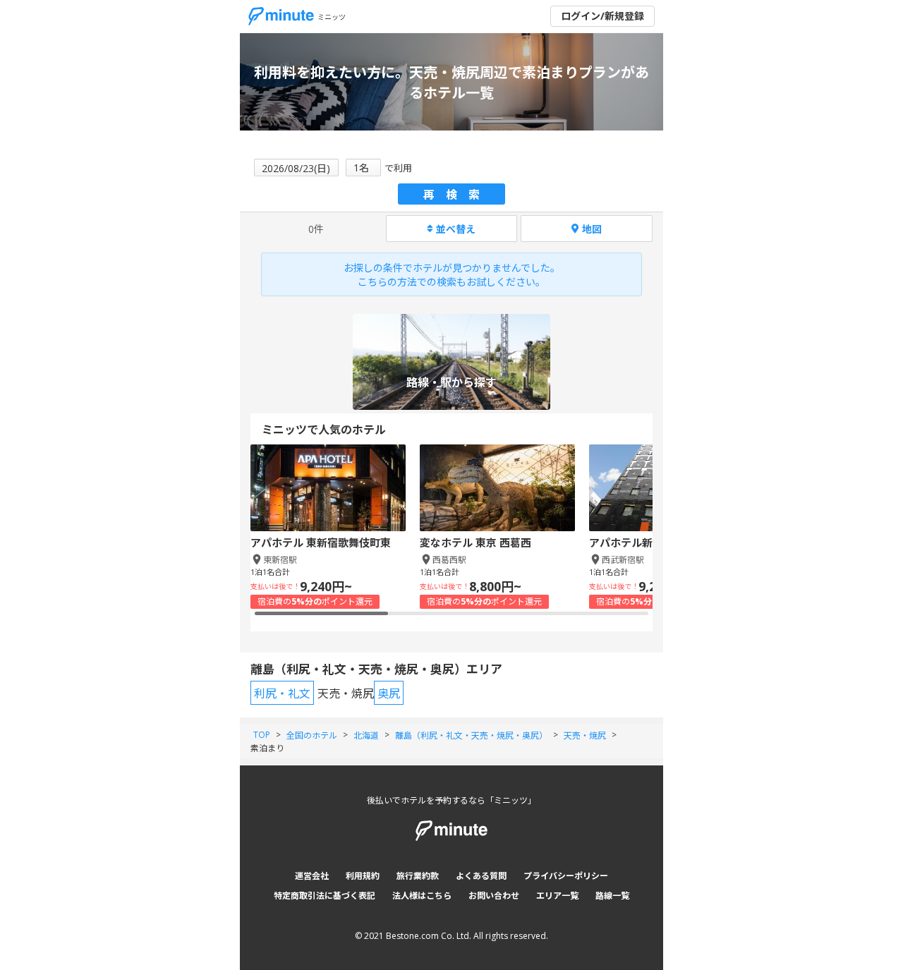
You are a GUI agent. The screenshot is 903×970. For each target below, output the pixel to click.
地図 (592, 229)
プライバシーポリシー (565, 876)
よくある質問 (481, 876)
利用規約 (363, 876)
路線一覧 (612, 896)
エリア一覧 (557, 896)
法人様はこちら (422, 896)
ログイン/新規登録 (602, 16)
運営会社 (312, 876)
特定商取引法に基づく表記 (324, 896)
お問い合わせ (493, 896)
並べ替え (455, 229)
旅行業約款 (417, 876)
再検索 (457, 194)
